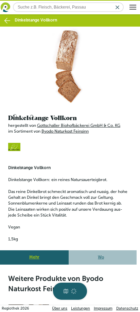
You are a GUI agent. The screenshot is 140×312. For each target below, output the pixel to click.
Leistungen (80, 308)
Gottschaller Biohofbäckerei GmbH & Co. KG (78, 123)
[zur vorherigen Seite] (7, 20)
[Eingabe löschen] (117, 7)
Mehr (34, 255)
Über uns (59, 308)
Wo (101, 255)
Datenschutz (127, 308)
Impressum (103, 308)
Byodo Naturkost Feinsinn (65, 129)
